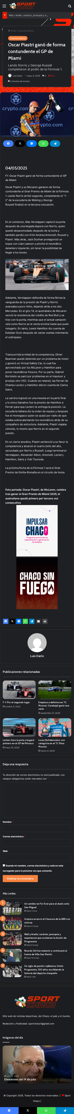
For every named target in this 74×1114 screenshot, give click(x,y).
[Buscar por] (69, 7)
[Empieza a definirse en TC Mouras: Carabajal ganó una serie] (54, 690)
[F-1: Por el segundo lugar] (19, 690)
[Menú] (4, 7)
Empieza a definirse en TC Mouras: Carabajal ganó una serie (53, 705)
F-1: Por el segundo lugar (16, 702)
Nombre (8, 821)
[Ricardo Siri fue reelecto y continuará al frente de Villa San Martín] (12, 955)
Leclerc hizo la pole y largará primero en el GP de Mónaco (18, 741)
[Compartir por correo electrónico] (38, 621)
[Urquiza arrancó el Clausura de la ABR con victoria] (12, 923)
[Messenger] (32, 143)
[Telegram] (55, 143)
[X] (20, 143)
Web (5, 851)
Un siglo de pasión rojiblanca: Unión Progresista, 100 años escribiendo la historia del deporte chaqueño (44, 969)
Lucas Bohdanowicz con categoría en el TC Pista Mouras (51, 743)
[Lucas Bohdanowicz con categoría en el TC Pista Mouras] (54, 727)
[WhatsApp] (43, 143)
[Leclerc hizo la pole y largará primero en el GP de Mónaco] (19, 727)
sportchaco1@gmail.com (41, 1023)
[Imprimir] (44, 621)
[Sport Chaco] (22, 5)
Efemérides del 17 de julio (39, 1079)
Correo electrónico (14, 836)
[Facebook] (8, 143)
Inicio (13, 30)
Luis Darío (17, 75)
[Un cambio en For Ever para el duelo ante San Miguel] (12, 908)
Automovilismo (26, 30)
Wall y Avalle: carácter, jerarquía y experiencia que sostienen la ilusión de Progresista (45, 938)
